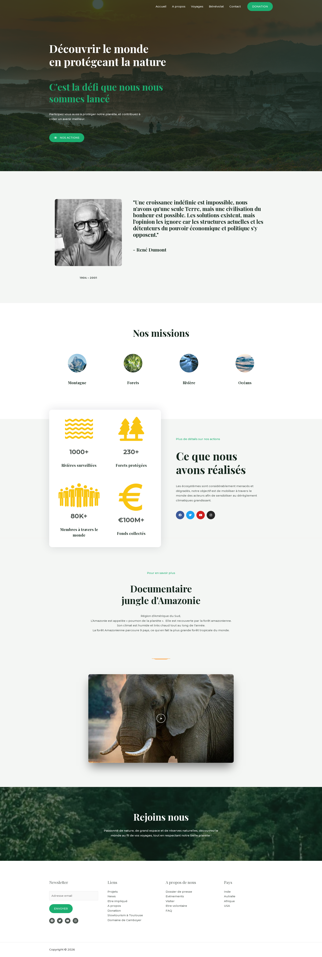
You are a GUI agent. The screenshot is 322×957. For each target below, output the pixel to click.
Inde (227, 891)
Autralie (229, 896)
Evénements (175, 896)
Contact (235, 6)
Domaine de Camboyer (124, 920)
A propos (178, 6)
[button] (66, 137)
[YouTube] (67, 921)
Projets (113, 891)
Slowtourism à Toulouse (125, 915)
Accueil (161, 6)
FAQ (169, 910)
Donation (114, 910)
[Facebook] (180, 515)
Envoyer (61, 908)
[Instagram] (75, 921)
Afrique (229, 901)
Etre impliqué (117, 901)
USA (227, 906)
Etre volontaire (176, 906)
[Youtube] (200, 515)
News (112, 896)
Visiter (170, 901)
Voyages (197, 6)
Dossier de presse (179, 891)
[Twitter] (190, 515)
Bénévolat (216, 6)
